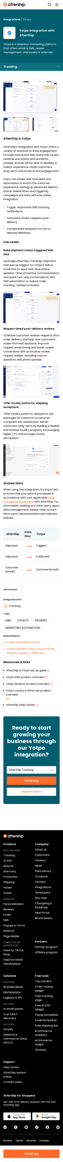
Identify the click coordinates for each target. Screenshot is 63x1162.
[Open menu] (57, 5)
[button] (31, 98)
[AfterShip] (15, 5)
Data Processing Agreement (28, 500)
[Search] (49, 4)
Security (31, 1140)
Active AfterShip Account (23, 642)
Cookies (44, 1140)
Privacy (7, 1140)
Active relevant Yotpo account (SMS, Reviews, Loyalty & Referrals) (31, 651)
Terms (19, 1140)
